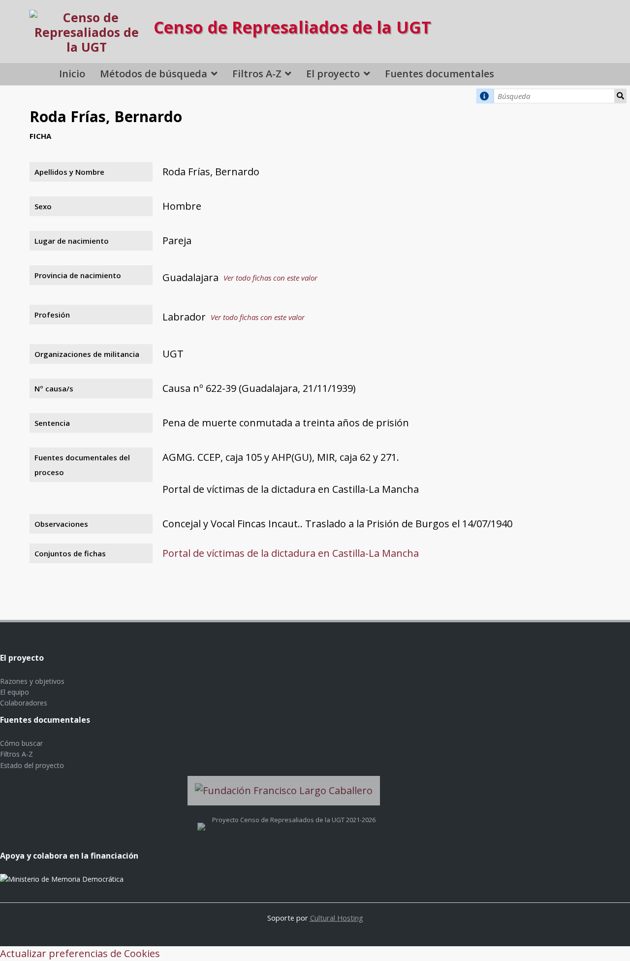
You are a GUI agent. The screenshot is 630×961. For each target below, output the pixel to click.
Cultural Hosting (336, 918)
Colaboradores (23, 702)
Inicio (72, 73)
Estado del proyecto (32, 765)
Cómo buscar (21, 743)
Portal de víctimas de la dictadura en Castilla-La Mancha (290, 553)
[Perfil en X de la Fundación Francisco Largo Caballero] (201, 819)
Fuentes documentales (439, 73)
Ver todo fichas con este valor (270, 278)
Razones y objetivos (32, 681)
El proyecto (333, 73)
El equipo (14, 692)
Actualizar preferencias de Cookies (80, 953)
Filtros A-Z (257, 73)
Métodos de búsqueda (153, 73)
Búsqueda (621, 96)
